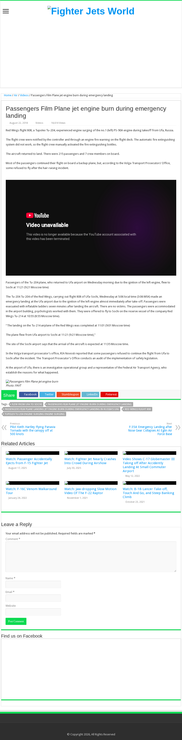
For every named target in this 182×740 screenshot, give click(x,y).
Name (10, 578)
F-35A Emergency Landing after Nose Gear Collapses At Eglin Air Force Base (150, 429)
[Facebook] (84, 729)
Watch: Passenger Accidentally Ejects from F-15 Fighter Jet (29, 461)
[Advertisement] (91, 52)
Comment (13, 539)
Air (16, 95)
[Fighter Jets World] (91, 10)
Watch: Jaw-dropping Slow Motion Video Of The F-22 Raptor (90, 491)
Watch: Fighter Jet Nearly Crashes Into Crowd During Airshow (90, 461)
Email (10, 592)
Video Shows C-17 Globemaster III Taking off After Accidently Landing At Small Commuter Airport (149, 465)
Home (7, 95)
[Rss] (80, 729)
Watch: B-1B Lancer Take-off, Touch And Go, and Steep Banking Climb (148, 493)
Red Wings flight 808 (138, 409)
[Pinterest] (93, 729)
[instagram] (101, 729)
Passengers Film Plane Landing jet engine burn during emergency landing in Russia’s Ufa (62, 409)
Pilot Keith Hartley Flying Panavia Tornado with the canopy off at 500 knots (32, 429)
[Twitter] (89, 729)
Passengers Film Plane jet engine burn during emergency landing (90, 404)
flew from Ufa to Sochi (27, 404)
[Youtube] (97, 729)
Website (11, 605)
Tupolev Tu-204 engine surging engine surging (35, 414)
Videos (24, 95)
